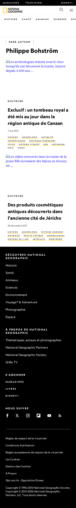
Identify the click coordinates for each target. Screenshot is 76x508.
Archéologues (16, 141)
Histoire (11, 19)
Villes (11, 144)
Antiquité (47, 137)
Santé (26, 19)
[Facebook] (9, 417)
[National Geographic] (5, 10)
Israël (21, 148)
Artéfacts (39, 239)
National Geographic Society (26, 355)
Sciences (60, 19)
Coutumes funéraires (42, 141)
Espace (10, 317)
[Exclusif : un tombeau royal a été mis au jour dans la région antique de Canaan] (38, 78)
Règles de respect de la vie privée (26, 438)
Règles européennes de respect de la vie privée (34, 452)
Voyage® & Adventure (21, 302)
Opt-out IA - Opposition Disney (25, 480)
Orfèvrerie (56, 239)
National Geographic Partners (27, 347)
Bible (11, 148)
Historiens (58, 144)
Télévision (33, 3)
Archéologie (30, 137)
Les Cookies (13, 459)
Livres (11, 388)
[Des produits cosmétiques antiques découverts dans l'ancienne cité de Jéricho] (38, 173)
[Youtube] (50, 417)
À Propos (11, 473)
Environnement (16, 295)
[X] (18, 417)
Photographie (15, 309)
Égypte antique (33, 236)
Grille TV (12, 362)
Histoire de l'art (18, 239)
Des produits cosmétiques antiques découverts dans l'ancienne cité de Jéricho (35, 211)
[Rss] (61, 417)
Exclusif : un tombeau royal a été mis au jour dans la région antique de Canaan (38, 116)
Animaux (42, 19)
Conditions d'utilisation (20, 445)
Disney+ (67, 3)
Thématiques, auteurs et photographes (33, 340)
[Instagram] (29, 417)
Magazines (11, 3)
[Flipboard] (40, 417)
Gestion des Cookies (18, 466)
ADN (45, 144)
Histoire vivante (29, 144)
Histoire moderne (52, 232)
